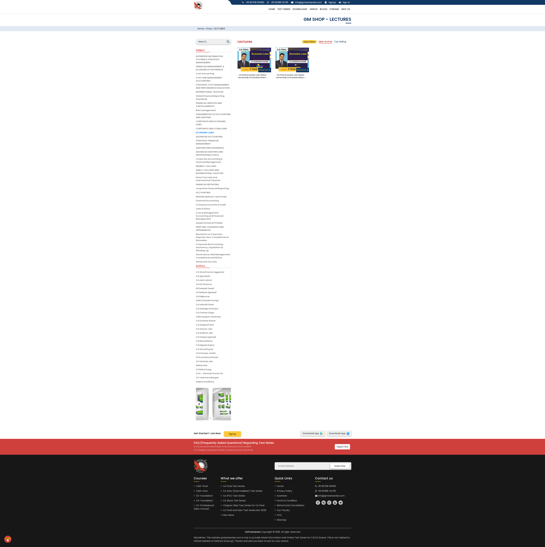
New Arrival (325, 41)
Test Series (283, 9)
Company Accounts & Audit (211, 204)
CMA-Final (201, 486)
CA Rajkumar (203, 296)
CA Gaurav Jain (204, 329)
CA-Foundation (204, 500)
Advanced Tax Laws (206, 261)
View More (228, 515)
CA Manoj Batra (204, 341)
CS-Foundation (204, 495)
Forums (334, 9)
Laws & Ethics (203, 208)
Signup (232, 434)
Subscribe (339, 466)
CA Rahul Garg (203, 369)
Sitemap (281, 519)
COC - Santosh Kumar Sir (209, 373)
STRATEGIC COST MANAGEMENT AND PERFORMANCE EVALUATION (213, 86)
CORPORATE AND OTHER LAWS (211, 128)
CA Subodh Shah (205, 304)
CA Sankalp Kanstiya (207, 308)
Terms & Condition (286, 500)
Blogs (323, 9)
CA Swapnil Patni (205, 324)
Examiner (281, 495)
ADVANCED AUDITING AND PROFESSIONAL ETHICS (209, 153)
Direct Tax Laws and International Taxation (208, 179)
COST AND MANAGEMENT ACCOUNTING (209, 79)
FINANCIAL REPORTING (207, 184)
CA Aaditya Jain (204, 332)
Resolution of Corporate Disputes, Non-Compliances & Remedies (212, 237)
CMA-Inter (201, 491)
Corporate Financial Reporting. (212, 188)
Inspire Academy (205, 381)
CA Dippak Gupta (205, 345)
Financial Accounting (207, 200)
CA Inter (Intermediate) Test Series (242, 491)
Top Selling (340, 41)
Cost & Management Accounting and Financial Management (209, 215)
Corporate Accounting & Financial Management (209, 160)
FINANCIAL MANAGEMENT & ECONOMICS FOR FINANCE (210, 68)
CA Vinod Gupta (204, 349)
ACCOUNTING (203, 192)
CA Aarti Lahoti (204, 280)
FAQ (279, 515)
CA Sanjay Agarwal (206, 337)
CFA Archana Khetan (207, 357)
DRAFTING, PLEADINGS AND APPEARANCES (210, 229)
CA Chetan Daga (205, 312)
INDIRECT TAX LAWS (206, 166)
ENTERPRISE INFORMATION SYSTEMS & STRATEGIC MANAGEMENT (209, 59)
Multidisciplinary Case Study (211, 196)
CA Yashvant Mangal (207, 377)
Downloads (300, 9)
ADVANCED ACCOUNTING (209, 136)
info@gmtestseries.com (331, 495)
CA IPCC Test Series (233, 495)
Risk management (206, 110)
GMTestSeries (252, 532)
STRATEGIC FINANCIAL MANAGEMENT (207, 142)
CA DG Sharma (204, 284)
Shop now (264, 70)
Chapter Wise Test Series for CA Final (243, 505)
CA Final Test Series (233, 486)
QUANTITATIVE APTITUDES (209, 223)
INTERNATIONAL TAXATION (209, 91)
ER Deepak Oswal (205, 288)
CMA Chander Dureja (207, 300)
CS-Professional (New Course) (204, 507)
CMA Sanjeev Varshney (208, 316)
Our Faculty (283, 510)
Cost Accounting (205, 73)
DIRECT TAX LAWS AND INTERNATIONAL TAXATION (209, 172)
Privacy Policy (284, 491)
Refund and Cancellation (290, 505)
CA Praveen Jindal (205, 353)
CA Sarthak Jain (204, 361)
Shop (209, 28)
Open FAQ (342, 446)
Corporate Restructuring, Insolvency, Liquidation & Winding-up (209, 247)
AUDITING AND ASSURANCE (210, 147)
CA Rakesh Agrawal (206, 292)
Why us (345, 9)
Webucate (201, 365)
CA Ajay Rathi (203, 276)
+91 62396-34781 (326, 491)
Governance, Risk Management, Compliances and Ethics (213, 256)
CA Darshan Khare (206, 320)
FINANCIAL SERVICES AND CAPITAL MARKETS (209, 105)
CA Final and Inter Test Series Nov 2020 (244, 510)
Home (272, 9)
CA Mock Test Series (234, 500)
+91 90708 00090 (326, 486)
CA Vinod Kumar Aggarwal (210, 272)
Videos (314, 9)
